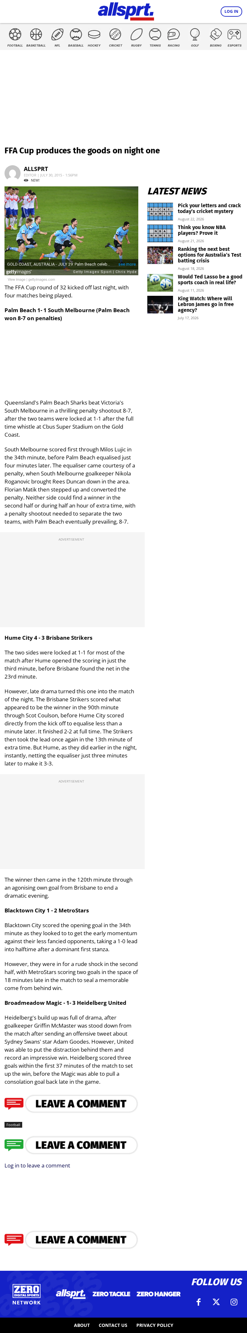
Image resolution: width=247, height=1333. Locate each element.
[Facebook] (198, 1302)
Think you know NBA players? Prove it (201, 230)
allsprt (36, 169)
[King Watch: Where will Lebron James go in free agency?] (160, 304)
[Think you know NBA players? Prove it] (160, 233)
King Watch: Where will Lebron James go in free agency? (206, 304)
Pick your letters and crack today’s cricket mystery (209, 208)
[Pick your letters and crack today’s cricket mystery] (160, 211)
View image (16, 279)
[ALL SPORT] (126, 10)
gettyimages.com (41, 279)
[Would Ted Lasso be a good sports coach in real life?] (160, 283)
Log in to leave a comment (37, 1165)
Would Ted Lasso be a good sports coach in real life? (210, 280)
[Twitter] (216, 1302)
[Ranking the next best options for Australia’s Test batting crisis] (160, 255)
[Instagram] (234, 1302)
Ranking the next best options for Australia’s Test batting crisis (209, 255)
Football (13, 1124)
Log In (231, 11)
